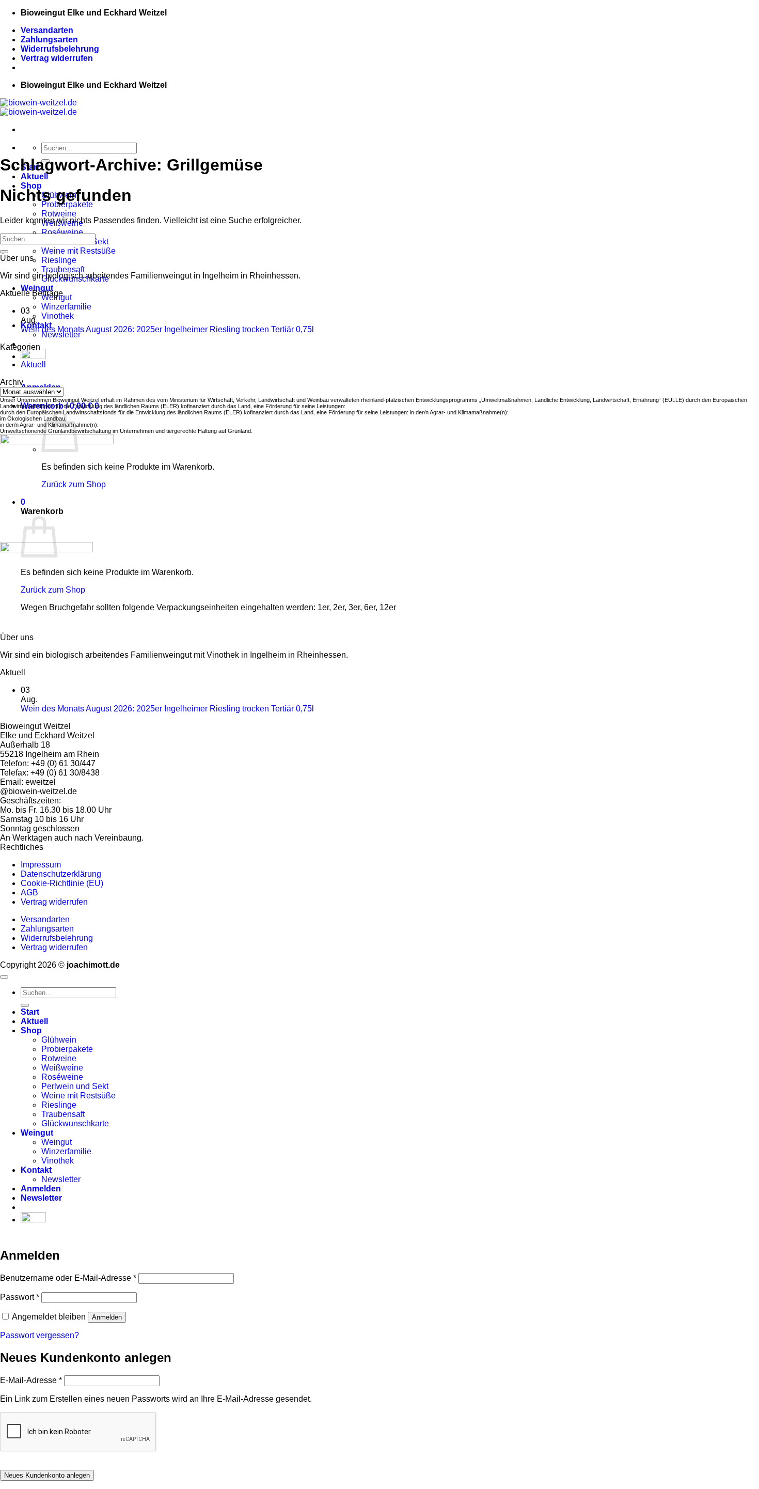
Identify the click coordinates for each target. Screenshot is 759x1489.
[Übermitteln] (4, 251)
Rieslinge (58, 260)
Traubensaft (63, 269)
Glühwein (58, 1039)
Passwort (19, 1297)
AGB (29, 892)
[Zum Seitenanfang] (4, 977)
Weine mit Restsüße (78, 250)
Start (30, 1011)
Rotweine (58, 213)
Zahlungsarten (49, 39)
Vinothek (57, 316)
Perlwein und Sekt (74, 1086)
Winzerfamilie (66, 306)
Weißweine (62, 1067)
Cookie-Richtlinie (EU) (62, 883)
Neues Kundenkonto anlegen (47, 1475)
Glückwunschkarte (75, 1123)
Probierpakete (67, 1049)
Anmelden (107, 1317)
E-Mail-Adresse (31, 1380)
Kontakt (36, 1170)
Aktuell (34, 176)
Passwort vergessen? (39, 1335)
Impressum (41, 864)
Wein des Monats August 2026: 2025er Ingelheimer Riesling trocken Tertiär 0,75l (167, 329)
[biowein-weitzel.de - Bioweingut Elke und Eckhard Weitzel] (38, 107)
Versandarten (47, 30)
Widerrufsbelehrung (60, 48)
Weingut (37, 288)
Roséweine (62, 232)
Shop (31, 1030)
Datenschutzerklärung (61, 874)
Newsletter (61, 334)
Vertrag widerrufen (57, 58)
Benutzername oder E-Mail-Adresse (68, 1278)
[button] (41, 1197)
